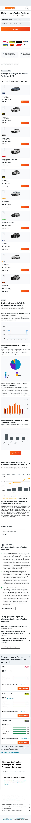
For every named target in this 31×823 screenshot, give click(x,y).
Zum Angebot (25, 101)
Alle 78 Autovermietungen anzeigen (10, 752)
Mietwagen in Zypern (20, 818)
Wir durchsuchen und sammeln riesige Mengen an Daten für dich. (14, 807)
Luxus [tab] (28, 474)
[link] (15, 453)
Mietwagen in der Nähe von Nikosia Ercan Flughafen (13, 783)
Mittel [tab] (8, 474)
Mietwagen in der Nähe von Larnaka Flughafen (15, 780)
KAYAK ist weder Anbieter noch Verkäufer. (13, 804)
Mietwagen (12, 818)
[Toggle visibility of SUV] (7, 375)
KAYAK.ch (6, 818)
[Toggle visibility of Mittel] (18, 373)
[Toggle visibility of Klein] (7, 373)
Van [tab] (23, 474)
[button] (2, 8)
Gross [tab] (13, 474)
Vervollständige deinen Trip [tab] (18, 771)
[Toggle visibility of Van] (6, 377)
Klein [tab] (3, 474)
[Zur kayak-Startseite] (10, 8)
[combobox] (6, 16)
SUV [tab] (19, 474)
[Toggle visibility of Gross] (18, 375)
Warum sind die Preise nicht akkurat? (12, 810)
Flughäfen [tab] (5, 771)
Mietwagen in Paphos (7, 819)
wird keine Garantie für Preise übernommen (11, 800)
